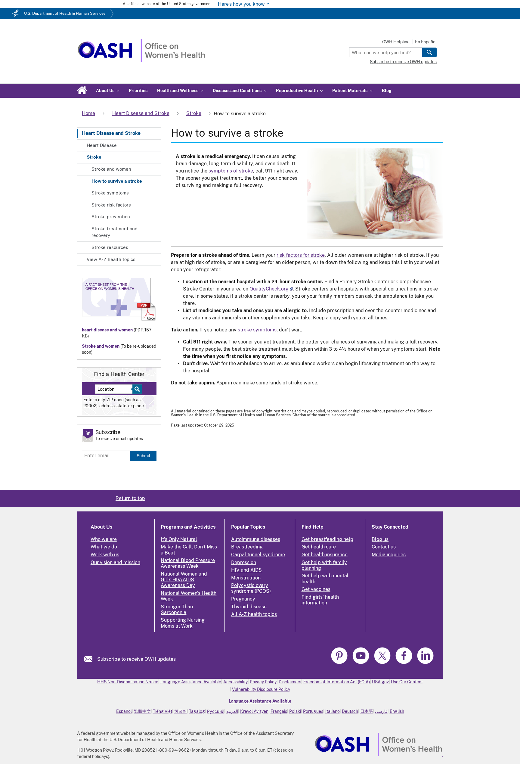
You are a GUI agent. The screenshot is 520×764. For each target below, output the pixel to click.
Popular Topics (248, 527)
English (397, 711)
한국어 (180, 711)
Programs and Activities (188, 527)
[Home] (141, 61)
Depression (243, 562)
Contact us (384, 547)
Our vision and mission (115, 562)
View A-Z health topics (111, 259)
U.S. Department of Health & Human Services (65, 13)
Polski (295, 711)
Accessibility (235, 681)
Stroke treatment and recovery (114, 232)
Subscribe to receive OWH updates (403, 61)
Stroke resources (109, 247)
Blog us (380, 539)
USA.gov (380, 681)
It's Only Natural (179, 539)
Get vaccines (316, 589)
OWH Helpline (396, 42)
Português (313, 711)
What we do (104, 547)
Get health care (319, 547)
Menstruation (246, 578)
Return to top (130, 498)
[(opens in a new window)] (340, 663)
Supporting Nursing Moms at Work (183, 623)
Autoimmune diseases (255, 539)
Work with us (105, 554)
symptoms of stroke (231, 171)
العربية (232, 711)
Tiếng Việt (162, 711)
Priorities (138, 90)
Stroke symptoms (110, 192)
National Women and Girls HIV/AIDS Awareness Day (184, 579)
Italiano (332, 711)
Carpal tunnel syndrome (258, 554)
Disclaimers (290, 681)
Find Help (312, 527)
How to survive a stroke (116, 181)
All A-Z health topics (254, 614)
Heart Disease (102, 145)
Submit (143, 455)
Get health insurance (325, 554)
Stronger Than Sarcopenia (177, 609)
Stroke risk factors (111, 204)
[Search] (429, 52)
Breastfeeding (247, 547)
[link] (90, 659)
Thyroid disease (249, 607)
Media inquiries (389, 554)
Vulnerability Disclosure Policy (261, 689)
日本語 (366, 711)
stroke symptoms (257, 330)
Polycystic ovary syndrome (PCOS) (251, 588)
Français (279, 711)
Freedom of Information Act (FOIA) (336, 681)
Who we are (104, 539)
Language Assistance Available (190, 681)
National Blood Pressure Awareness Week (188, 563)
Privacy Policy (263, 681)
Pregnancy (243, 599)
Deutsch (350, 711)
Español (124, 711)
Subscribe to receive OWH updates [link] (136, 659)
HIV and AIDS (246, 570)
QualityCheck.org (269, 289)
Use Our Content (407, 681)
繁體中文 (142, 711)
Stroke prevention (110, 216)
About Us (101, 527)
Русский (215, 711)
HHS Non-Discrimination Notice (127, 681)
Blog (387, 90)
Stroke (94, 157)
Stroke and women (111, 169)
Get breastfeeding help (327, 539)
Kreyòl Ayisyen (254, 711)
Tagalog (197, 711)
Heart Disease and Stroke (111, 133)
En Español (426, 42)
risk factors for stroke (301, 255)
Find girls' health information (320, 600)
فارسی (381, 711)
